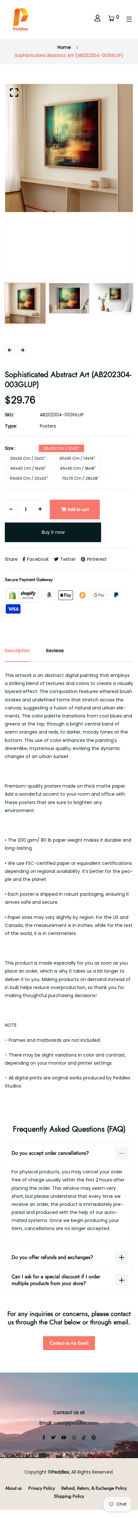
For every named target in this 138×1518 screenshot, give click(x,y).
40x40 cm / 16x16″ (28, 468)
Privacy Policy (41, 1488)
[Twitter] (53, 1437)
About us (13, 1488)
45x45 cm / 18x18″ (78, 468)
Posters (48, 426)
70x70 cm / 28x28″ (80, 478)
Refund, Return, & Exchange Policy (94, 1488)
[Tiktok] (83, 1437)
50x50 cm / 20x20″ (29, 478)
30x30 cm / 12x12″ (28, 458)
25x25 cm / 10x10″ (61, 448)
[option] (69, 148)
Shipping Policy (69, 1496)
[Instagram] (74, 1437)
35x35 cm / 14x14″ (77, 458)
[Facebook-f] (44, 1437)
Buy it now (53, 532)
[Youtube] (64, 1437)
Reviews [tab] (55, 650)
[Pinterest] (94, 1437)
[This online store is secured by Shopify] (23, 595)
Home (64, 47)
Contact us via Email (69, 1343)
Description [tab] (17, 650)
